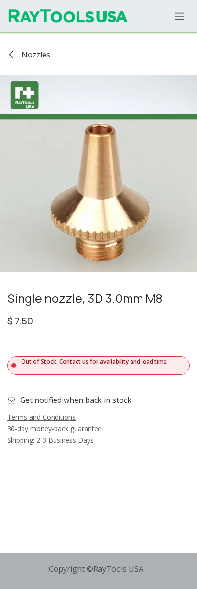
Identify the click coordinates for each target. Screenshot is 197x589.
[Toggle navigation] (179, 16)
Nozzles (35, 54)
